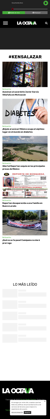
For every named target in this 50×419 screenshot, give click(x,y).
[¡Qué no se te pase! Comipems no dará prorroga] (25, 222)
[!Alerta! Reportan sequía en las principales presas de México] (25, 148)
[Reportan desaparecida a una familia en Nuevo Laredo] (25, 185)
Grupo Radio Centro (28, 400)
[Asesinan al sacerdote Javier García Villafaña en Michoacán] (25, 74)
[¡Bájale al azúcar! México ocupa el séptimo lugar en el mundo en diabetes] (25, 111)
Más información (17, 412)
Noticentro (6, 89)
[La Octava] (27, 23)
